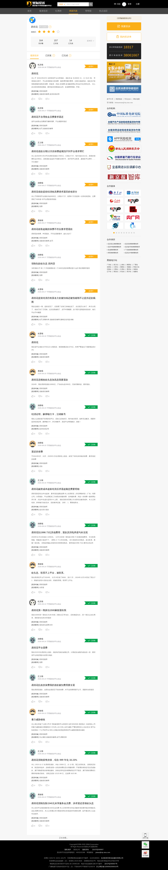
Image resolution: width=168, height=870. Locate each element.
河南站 (109, 269)
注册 (138, 4)
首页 (29, 11)
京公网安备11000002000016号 (107, 866)
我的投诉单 (125, 36)
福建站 (135, 271)
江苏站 (115, 267)
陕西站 (129, 265)
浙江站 (115, 265)
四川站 (129, 271)
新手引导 (110, 99)
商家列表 (73, 11)
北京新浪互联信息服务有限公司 (112, 858)
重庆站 (129, 269)
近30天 (89, 41)
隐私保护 (68, 849)
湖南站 (122, 267)
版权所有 (85, 849)
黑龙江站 (136, 267)
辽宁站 (109, 271)
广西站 (135, 265)
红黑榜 (58, 11)
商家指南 (119, 99)
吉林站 (109, 267)
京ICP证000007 (98, 849)
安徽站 (129, 267)
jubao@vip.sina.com (103, 852)
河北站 (122, 271)
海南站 (135, 269)
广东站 (109, 265)
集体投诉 (43, 11)
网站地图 (136, 99)
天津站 (122, 269)
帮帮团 (88, 11)
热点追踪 (103, 11)
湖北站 (115, 271)
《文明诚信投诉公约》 (124, 18)
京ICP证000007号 (110, 864)
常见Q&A (127, 99)
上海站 (122, 265)
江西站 (115, 269)
